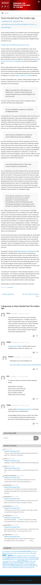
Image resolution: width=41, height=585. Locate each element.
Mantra (23, 580)
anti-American (7, 551)
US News (15, 567)
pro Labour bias (28, 562)
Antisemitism (11, 553)
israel (29, 559)
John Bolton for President (15, 346)
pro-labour (31, 561)
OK (35, 438)
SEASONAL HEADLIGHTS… (8, 294)
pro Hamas (15, 562)
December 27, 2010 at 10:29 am (23, 357)
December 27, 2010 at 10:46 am (19, 376)
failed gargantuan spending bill (26, 251)
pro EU (10, 562)
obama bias (11, 24)
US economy (9, 567)
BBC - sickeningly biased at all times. (22, 553)
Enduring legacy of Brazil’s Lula (24, 409)
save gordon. (31, 566)
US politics (20, 567)
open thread (22, 561)
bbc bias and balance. (18, 556)
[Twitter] (38, 2)
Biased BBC (32, 557)
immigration (21, 559)
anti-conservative (17, 551)
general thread (14, 559)
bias (28, 557)
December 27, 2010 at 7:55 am (20, 342)
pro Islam (21, 563)
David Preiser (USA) (7, 21)
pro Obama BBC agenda (30, 564)
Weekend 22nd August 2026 (12, 451)
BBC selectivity (23, 557)
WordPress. (29, 580)
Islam (26, 559)
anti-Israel (26, 551)
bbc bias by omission (28, 556)
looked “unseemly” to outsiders (24, 75)
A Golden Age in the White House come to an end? (15, 45)
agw (3, 551)
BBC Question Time (13, 557)
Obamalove (17, 24)
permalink (10, 287)
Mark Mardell (4, 24)
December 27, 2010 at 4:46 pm (20, 405)
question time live (15, 566)
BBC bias (7, 555)
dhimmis (8, 559)
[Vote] (34, 336)
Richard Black (24, 566)
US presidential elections (29, 567)
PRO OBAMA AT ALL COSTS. (27, 24)
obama (3, 561)
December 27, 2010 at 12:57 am (20, 313)
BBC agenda (33, 553)
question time (6, 566)
